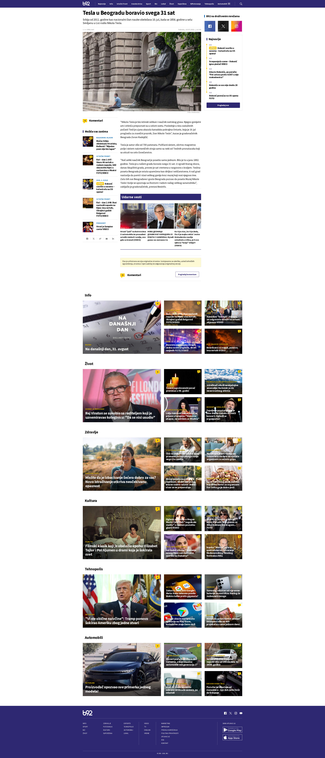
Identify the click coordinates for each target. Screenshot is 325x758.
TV (145, 727)
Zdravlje (107, 723)
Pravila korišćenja (169, 730)
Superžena (107, 733)
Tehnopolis (128, 727)
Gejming (210, 615)
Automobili (128, 730)
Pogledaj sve (223, 105)
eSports (127, 723)
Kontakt (164, 743)
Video (146, 723)
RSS (162, 740)
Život (85, 733)
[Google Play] (232, 730)
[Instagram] (236, 26)
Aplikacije (165, 737)
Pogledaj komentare (187, 274)
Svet (209, 313)
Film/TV (89, 542)
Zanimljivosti (173, 655)
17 (239, 400)
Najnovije (102, 4)
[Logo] (86, 4)
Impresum (165, 727)
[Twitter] (223, 26)
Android (211, 587)
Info (84, 723)
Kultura (106, 730)
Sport (85, 727)
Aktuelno (211, 544)
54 (91, 223)
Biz (84, 730)
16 (199, 400)
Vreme (146, 733)
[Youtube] (241, 713)
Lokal (126, 733)
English (147, 730)
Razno (88, 345)
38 (91, 138)
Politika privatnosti (170, 733)
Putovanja (107, 727)
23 (91, 181)
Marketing (165, 723)
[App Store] (232, 737)
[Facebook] (210, 26)
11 (91, 200)
